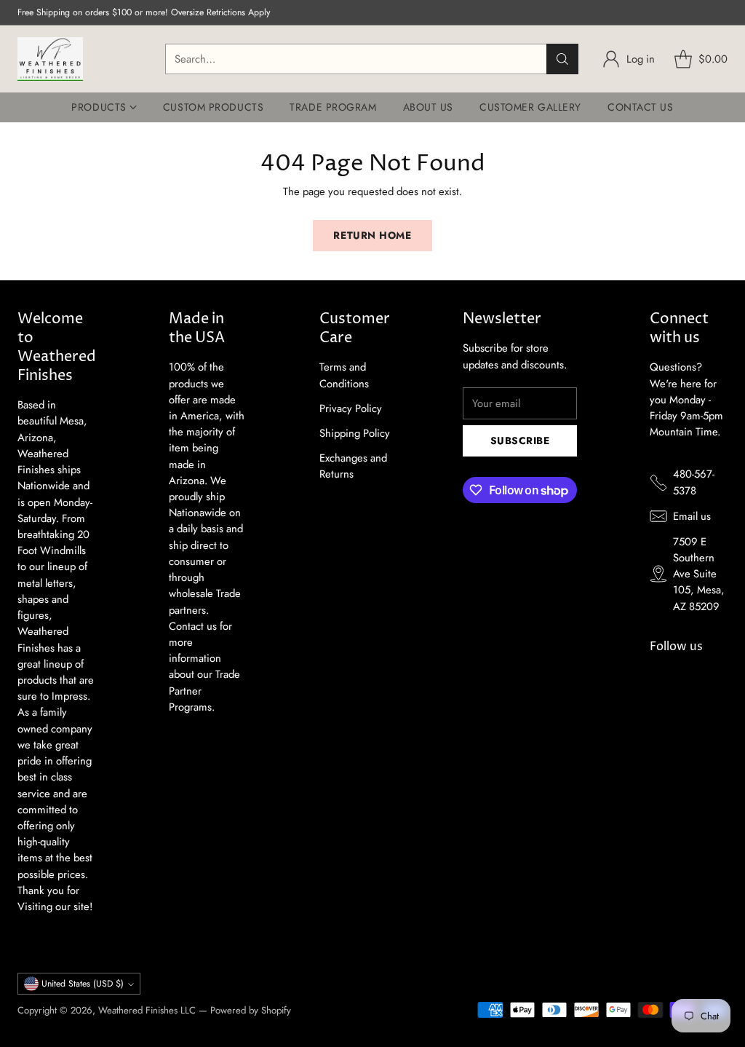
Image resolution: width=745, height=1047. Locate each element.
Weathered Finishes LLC (147, 1010)
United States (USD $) (82, 983)
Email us (692, 516)
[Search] (562, 59)
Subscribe (520, 440)
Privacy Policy (350, 408)
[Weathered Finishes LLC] (50, 59)
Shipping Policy (354, 433)
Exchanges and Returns (353, 466)
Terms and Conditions (344, 375)
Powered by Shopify (250, 1010)
